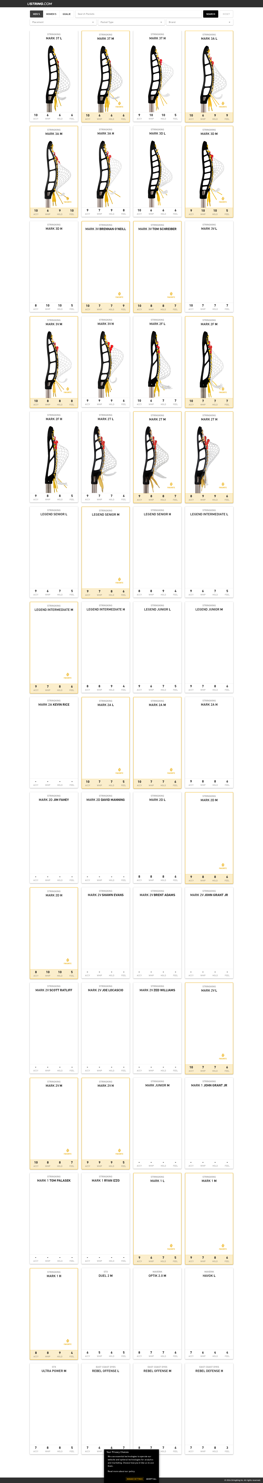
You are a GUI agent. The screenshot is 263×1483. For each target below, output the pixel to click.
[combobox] (63, 22)
